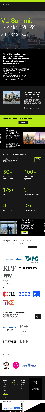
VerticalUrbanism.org (35, 392)
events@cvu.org (15, 382)
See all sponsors (32, 247)
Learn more (23, 122)
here (11, 147)
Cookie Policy (7, 406)
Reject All (11, 408)
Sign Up (24, 232)
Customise (5, 408)
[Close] (20, 400)
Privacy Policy (22, 401)
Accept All (17, 408)
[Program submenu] (6, 384)
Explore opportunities (38, 159)
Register (31, 7)
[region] (11, 405)
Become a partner (37, 316)
